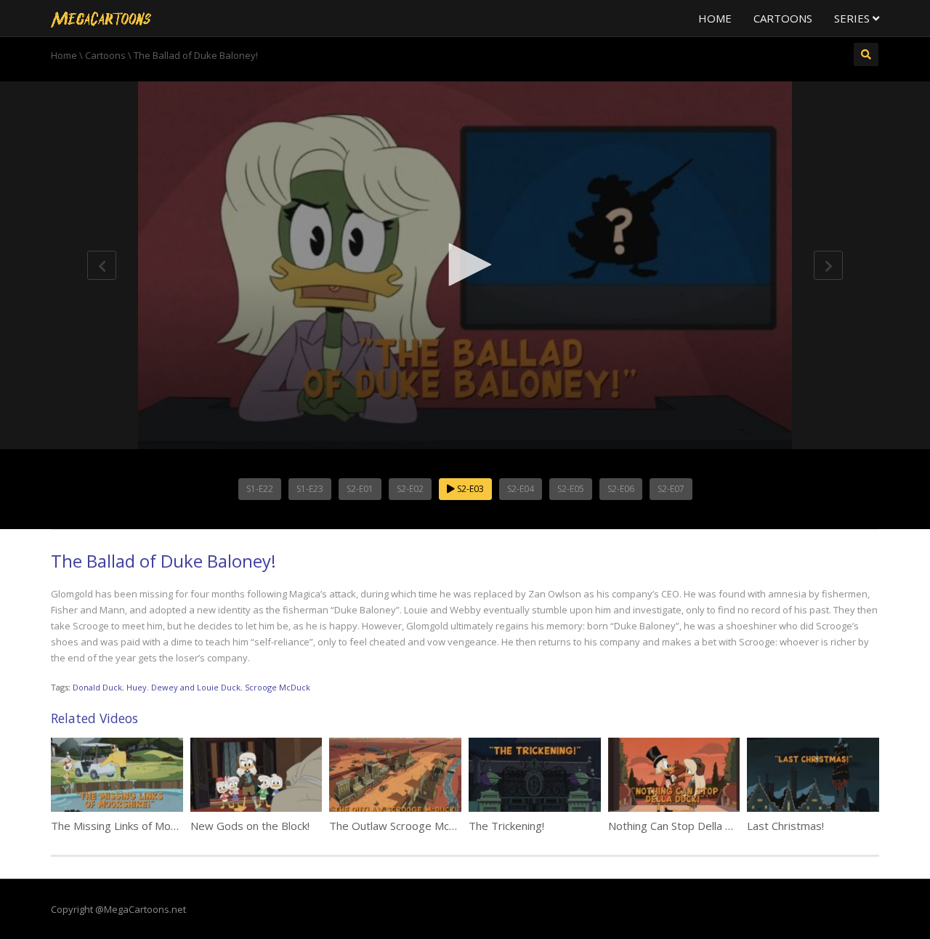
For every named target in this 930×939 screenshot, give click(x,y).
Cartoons (782, 18)
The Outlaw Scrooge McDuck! (402, 825)
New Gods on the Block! (250, 825)
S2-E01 (360, 489)
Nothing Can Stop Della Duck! (679, 825)
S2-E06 (620, 489)
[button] (465, 265)
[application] (465, 265)
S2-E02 (410, 489)
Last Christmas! (785, 825)
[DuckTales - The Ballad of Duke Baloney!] (101, 18)
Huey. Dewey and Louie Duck (183, 687)
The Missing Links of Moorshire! (130, 825)
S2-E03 (469, 489)
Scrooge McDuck (277, 687)
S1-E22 (259, 489)
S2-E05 (570, 489)
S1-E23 (309, 489)
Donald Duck (97, 687)
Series (853, 18)
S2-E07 (671, 489)
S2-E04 (520, 489)
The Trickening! (506, 825)
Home (715, 18)
